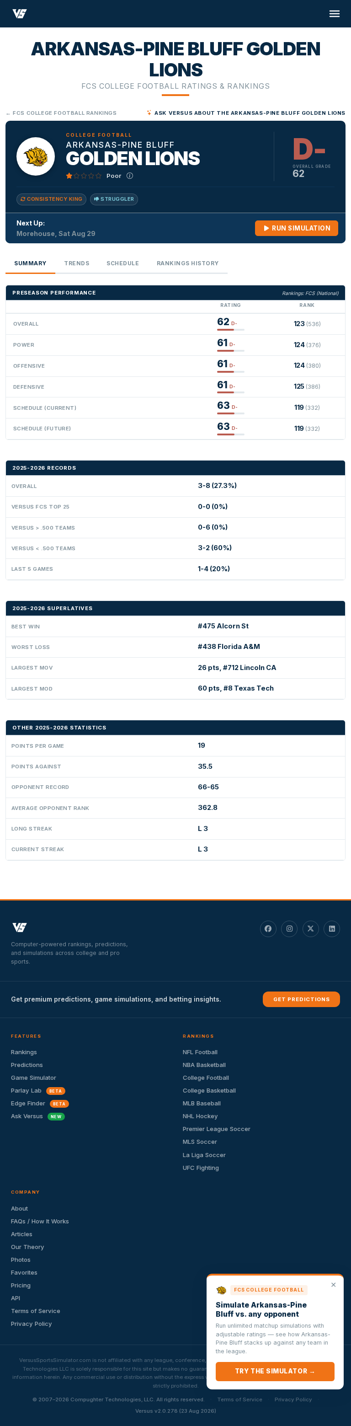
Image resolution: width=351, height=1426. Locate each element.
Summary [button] (30, 263)
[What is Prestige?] (130, 175)
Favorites (24, 1272)
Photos (21, 1259)
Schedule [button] (122, 263)
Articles (21, 1234)
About (19, 1208)
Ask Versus (36, 1116)
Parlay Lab (36, 1090)
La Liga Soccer (204, 1154)
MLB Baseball (202, 1103)
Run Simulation (301, 228)
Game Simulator (33, 1077)
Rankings (24, 1052)
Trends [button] (76, 263)
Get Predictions (301, 999)
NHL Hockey (200, 1116)
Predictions (27, 1064)
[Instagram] (289, 929)
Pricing (21, 1285)
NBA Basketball (204, 1064)
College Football (206, 1077)
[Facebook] (268, 929)
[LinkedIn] (332, 929)
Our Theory (27, 1246)
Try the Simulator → (275, 1371)
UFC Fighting (201, 1167)
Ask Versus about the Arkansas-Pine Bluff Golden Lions (250, 113)
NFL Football (200, 1052)
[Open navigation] (334, 13)
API (15, 1298)
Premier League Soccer (216, 1128)
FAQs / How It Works (40, 1221)
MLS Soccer (200, 1141)
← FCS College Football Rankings (61, 113)
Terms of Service (35, 1310)
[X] (311, 929)
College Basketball (209, 1090)
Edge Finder (38, 1103)
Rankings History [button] (188, 263)
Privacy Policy (31, 1323)
